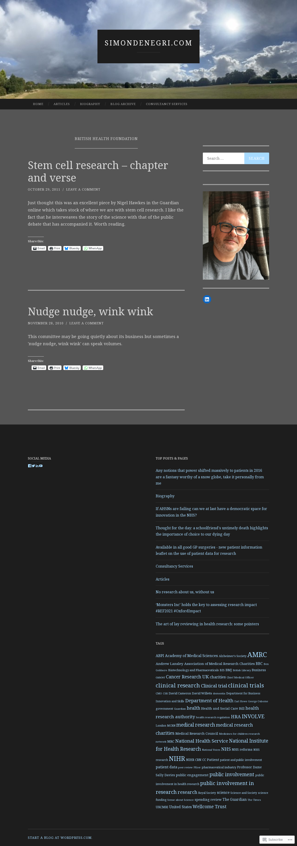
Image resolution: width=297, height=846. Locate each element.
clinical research (178, 685)
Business (259, 670)
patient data (166, 766)
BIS (222, 670)
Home (38, 104)
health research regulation (213, 717)
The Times (254, 799)
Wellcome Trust (209, 806)
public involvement (232, 774)
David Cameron (180, 693)
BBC (259, 663)
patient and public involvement (241, 760)
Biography (90, 104)
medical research (195, 724)
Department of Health (209, 700)
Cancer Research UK (187, 677)
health (193, 708)
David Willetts (202, 693)
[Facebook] (30, 466)
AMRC (257, 654)
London (161, 725)
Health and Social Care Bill (223, 708)
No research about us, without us (185, 591)
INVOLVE (253, 716)
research (187, 792)
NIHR (177, 758)
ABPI (160, 655)
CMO (159, 693)
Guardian (180, 708)
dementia (219, 693)
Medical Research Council (196, 733)
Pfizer (197, 767)
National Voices (211, 749)
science (223, 792)
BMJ (229, 670)
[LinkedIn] (207, 299)
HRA (236, 716)
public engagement (192, 775)
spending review (208, 799)
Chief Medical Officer (240, 677)
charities (218, 677)
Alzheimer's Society (232, 656)
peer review (185, 767)
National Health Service (201, 740)
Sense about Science (180, 799)
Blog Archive (123, 104)
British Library (242, 670)
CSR (165, 693)
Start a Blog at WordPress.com (60, 837)
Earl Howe (240, 701)
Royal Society (207, 793)
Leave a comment (83, 189)
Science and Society (243, 793)
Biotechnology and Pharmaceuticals (193, 670)
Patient (213, 759)
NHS (226, 749)
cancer (160, 677)
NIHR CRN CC (196, 760)
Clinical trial (214, 686)
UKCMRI (162, 807)
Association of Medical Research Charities (219, 663)
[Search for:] (236, 158)
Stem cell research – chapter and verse (98, 171)
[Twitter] (33, 466)
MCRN (171, 725)
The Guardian (235, 799)
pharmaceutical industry (219, 767)
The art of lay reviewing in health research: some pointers (207, 623)
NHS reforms (242, 749)
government (164, 709)
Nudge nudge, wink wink (90, 311)
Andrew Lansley (169, 663)
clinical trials (246, 685)
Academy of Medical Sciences (191, 655)
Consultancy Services (166, 104)
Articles (62, 104)
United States (180, 806)
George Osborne (258, 701)
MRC (170, 741)
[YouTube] (41, 466)
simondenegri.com (149, 43)
